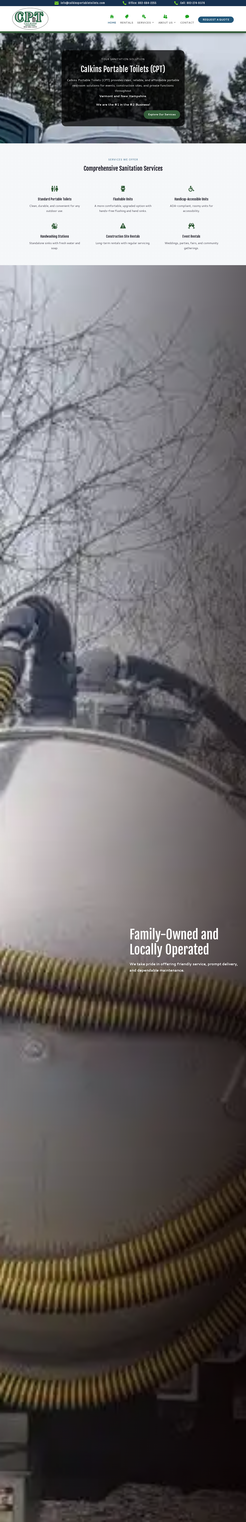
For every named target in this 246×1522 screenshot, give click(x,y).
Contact (187, 22)
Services (144, 22)
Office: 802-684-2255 (142, 3)
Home (112, 22)
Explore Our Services (162, 114)
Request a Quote (216, 19)
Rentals (126, 22)
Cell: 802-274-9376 (192, 3)
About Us (165, 22)
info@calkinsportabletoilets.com (83, 3)
